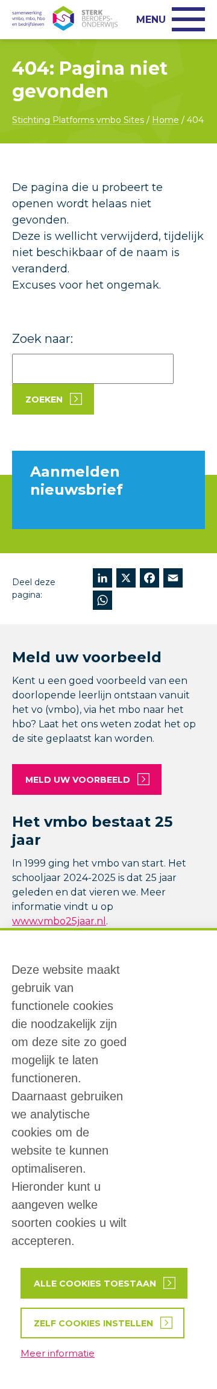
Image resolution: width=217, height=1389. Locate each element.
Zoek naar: (42, 338)
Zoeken (44, 399)
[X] (126, 579)
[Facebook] (149, 579)
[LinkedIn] (102, 579)
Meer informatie (57, 1353)
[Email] (173, 579)
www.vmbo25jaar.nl (59, 921)
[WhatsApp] (102, 602)
